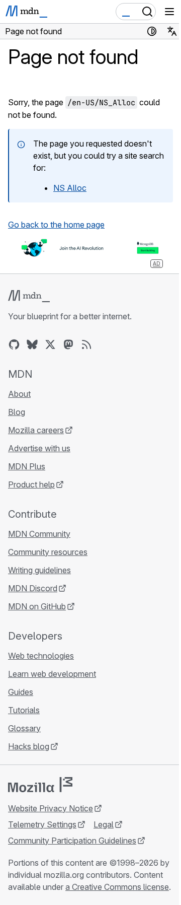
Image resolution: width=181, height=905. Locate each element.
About (19, 394)
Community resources (47, 552)
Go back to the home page (56, 225)
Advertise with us (39, 448)
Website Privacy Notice (50, 808)
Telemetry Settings (42, 824)
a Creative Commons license (117, 887)
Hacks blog (28, 746)
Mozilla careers (36, 430)
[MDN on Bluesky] (32, 344)
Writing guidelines (39, 570)
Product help (31, 484)
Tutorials (24, 710)
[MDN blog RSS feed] (86, 344)
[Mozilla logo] (40, 784)
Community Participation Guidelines (72, 841)
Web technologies (41, 656)
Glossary (24, 728)
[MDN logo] (29, 296)
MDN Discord (32, 588)
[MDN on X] (50, 344)
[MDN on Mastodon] (68, 344)
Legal (104, 824)
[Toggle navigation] (169, 11)
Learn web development (52, 674)
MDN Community (39, 534)
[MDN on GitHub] (14, 344)
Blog (16, 412)
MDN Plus (26, 466)
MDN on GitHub (37, 606)
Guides (20, 692)
